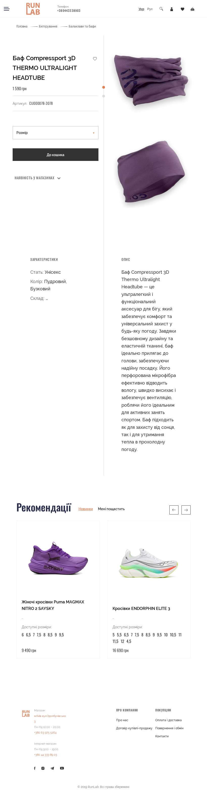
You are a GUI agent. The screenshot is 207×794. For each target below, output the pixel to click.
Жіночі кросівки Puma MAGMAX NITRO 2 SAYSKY (53, 605)
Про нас (122, 720)
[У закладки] (94, 58)
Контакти (162, 736)
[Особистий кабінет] (171, 9)
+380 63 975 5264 (45, 732)
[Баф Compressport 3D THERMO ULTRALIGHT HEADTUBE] (151, 79)
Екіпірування (48, 26)
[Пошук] (161, 9)
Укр (141, 9)
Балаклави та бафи (82, 26)
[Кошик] (192, 9)
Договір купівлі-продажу (134, 728)
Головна (22, 26)
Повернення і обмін (169, 728)
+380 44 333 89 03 (45, 754)
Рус (150, 9)
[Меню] (7, 9)
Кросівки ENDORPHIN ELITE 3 (141, 608)
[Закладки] (182, 9)
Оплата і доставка (168, 720)
